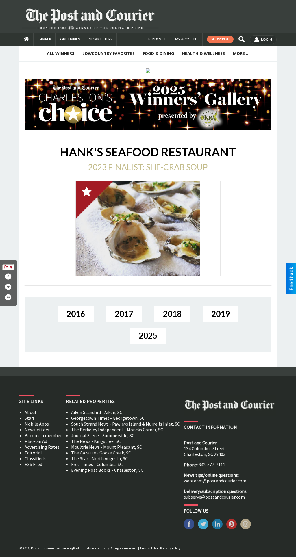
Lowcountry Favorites (108, 53)
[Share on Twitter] (8, 287)
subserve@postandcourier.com (214, 497)
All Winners (60, 53)
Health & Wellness (203, 53)
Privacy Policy (170, 548)
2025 (148, 335)
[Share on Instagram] (8, 297)
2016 (75, 314)
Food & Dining (158, 53)
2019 (220, 314)
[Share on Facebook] (8, 276)
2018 (172, 314)
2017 (124, 314)
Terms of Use (149, 548)
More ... (241, 53)
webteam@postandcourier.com (215, 481)
